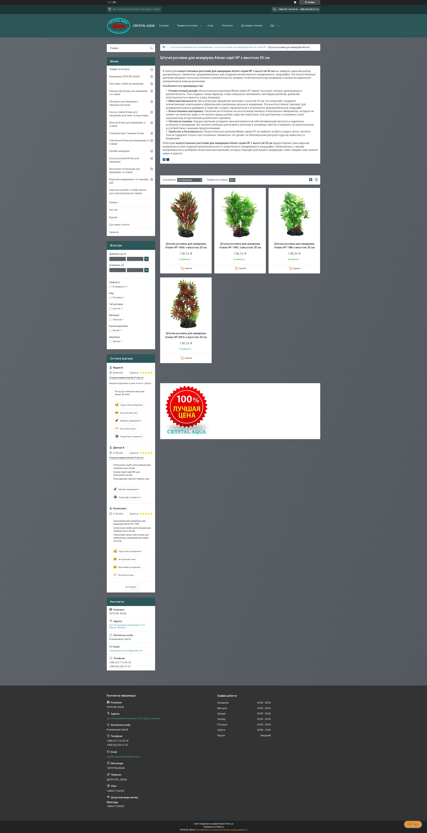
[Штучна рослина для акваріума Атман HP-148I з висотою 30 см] (294, 214)
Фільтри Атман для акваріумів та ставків (127, 124)
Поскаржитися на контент (208, 830)
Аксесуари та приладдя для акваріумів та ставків (124, 171)
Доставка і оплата (251, 25)
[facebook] (164, 160)
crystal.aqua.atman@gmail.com (126, 650)
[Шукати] (151, 48)
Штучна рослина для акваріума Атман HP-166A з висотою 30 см (186, 245)
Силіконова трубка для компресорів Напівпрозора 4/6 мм (132, 466)
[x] (167, 160)
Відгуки (113, 217)
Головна (164, 25)
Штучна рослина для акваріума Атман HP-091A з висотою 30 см (186, 335)
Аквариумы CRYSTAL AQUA (124, 76)
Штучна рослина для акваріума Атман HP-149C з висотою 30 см (240, 245)
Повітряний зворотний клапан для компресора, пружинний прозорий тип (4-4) (131, 538)
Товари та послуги (187, 25)
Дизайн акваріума (119, 151)
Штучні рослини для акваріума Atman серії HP (240, 47)
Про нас (113, 209)
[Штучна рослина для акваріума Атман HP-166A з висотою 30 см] (186, 214)
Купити (188, 268)
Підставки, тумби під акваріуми (126, 83)
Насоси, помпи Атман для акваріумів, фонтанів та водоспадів (128, 114)
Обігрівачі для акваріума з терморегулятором (123, 103)
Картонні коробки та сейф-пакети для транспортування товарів (127, 192)
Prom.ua (229, 824)
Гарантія (114, 232)
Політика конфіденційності (234, 830)
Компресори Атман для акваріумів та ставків (128, 93)
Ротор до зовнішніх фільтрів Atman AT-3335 (129, 393)
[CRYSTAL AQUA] (119, 26)
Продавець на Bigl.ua (213, 827)
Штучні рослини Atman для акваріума (192, 47)
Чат (415, 824)
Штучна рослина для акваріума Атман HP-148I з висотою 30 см (294, 245)
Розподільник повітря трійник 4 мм (131, 479)
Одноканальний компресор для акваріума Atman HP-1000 (129, 522)
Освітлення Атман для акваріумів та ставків (129, 142)
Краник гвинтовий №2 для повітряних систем (126, 473)
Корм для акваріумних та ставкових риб (129, 181)
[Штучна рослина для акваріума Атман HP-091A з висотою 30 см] (186, 303)
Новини (113, 202)
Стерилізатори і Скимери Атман (126, 133)
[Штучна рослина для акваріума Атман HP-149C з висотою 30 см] (240, 214)
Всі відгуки (131, 587)
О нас (210, 25)
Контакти (227, 25)
